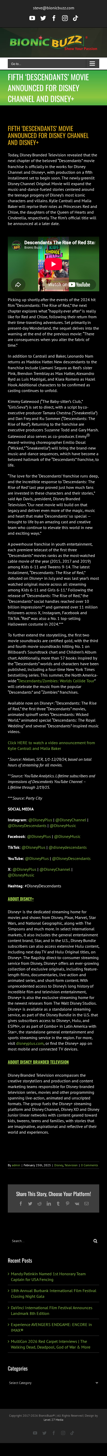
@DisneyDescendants (27, 825)
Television (71, 1165)
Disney (58, 1165)
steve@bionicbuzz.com (53, 7)
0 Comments (89, 1165)
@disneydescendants (67, 847)
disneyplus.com (30, 1043)
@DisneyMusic (63, 825)
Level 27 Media (53, 1420)
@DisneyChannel (70, 819)
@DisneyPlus (39, 819)
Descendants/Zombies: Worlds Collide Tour (56, 680)
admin (16, 1165)
